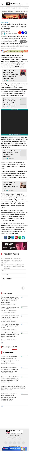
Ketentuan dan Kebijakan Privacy (14, 437)
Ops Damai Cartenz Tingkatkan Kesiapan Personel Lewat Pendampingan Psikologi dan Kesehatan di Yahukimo (9, 396)
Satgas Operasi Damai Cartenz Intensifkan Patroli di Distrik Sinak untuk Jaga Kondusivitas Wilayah (9, 369)
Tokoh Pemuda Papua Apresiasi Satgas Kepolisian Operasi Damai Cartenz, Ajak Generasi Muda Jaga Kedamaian (10, 74)
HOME (3, 8)
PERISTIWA (25, 8)
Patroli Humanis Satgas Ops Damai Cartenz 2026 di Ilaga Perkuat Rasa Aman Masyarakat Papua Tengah (10, 378)
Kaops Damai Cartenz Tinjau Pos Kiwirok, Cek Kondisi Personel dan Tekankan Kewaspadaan (10, 102)
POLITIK (18, 8)
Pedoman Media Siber (11, 433)
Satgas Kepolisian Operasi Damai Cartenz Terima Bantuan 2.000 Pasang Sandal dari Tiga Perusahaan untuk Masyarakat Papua (10, 359)
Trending (19, 439)
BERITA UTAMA (11, 8)
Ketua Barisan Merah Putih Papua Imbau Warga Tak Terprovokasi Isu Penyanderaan (10, 154)
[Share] (25, 32)
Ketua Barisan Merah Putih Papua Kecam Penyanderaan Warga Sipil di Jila (10, 185)
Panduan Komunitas (14, 435)
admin (8, 32)
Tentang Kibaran (11, 439)
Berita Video (19, 433)
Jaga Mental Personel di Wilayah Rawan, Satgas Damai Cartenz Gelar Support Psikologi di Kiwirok (13, 387)
